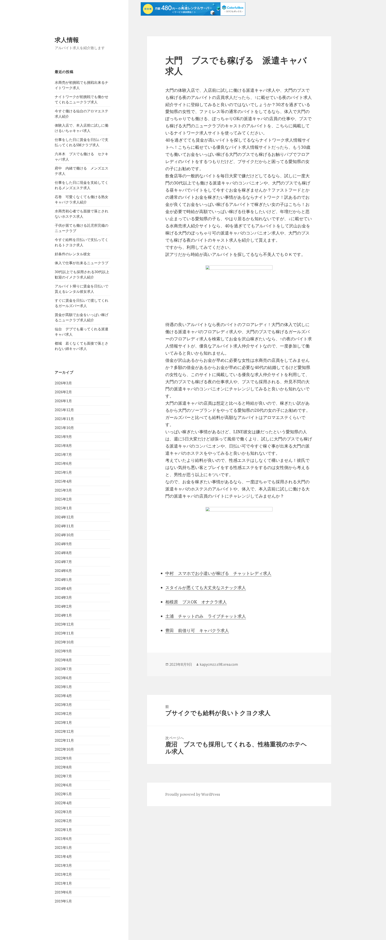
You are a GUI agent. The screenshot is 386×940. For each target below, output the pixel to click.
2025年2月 (63, 499)
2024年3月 (63, 597)
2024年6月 (63, 570)
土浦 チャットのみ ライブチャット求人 (205, 616)
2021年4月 (63, 856)
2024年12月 (64, 517)
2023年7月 (63, 668)
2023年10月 (64, 642)
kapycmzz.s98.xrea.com (219, 664)
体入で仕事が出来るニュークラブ (81, 262)
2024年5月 (63, 579)
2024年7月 (63, 561)
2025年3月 (63, 490)
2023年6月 (63, 677)
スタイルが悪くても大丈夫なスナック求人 (205, 587)
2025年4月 (63, 481)
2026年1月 (63, 400)
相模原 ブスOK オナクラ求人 (196, 602)
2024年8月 (63, 552)
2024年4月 (63, 588)
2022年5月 (63, 793)
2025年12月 (64, 409)
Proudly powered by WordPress (192, 794)
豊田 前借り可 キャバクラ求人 (197, 630)
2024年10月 (64, 534)
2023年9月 (63, 651)
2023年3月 (63, 704)
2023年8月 (63, 659)
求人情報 (67, 40)
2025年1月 (63, 508)
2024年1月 (63, 615)
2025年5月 (63, 472)
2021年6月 (63, 838)
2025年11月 (64, 418)
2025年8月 (63, 445)
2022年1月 (63, 829)
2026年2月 (63, 391)
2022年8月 (63, 767)
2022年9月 (63, 758)
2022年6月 (63, 785)
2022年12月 (64, 731)
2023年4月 (63, 695)
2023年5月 (63, 686)
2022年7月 (63, 776)
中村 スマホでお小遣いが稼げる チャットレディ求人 (218, 573)
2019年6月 (63, 892)
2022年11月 (64, 740)
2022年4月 (63, 802)
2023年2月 (63, 713)
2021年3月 (63, 865)
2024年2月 (63, 606)
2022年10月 (64, 749)
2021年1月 (63, 883)
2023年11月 (64, 633)
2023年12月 (64, 624)
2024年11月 (64, 525)
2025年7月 (63, 454)
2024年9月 (63, 543)
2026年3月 (63, 383)
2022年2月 (63, 820)
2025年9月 (63, 436)
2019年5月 (63, 901)
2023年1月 (63, 722)
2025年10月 (64, 427)
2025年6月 (63, 463)
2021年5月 (63, 847)
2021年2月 (63, 874)
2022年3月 (63, 811)
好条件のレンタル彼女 (72, 253)
